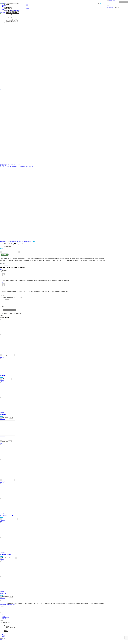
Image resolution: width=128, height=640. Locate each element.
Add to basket (4, 254)
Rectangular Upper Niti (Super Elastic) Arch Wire (13, 12)
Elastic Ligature (6, 0)
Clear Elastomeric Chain (9, 2)
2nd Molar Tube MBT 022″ (8, 8)
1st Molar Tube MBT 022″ (8, 7)
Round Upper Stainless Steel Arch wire (12, 21)
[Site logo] (1, 3)
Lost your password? (110, 7)
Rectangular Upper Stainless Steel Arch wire (13, 19)
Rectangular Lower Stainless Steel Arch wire (13, 18)
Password (110, 3)
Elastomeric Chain (7, 1)
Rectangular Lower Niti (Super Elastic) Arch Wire (13, 11)
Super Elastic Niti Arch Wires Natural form (10, 10)
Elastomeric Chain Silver (10, 3)
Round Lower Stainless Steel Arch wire (12, 20)
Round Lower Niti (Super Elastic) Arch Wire (12, 13)
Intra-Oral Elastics (6, 4)
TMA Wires (5, 22)
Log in (108, 5)
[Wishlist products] (105, 3)
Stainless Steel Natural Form (8, 17)
